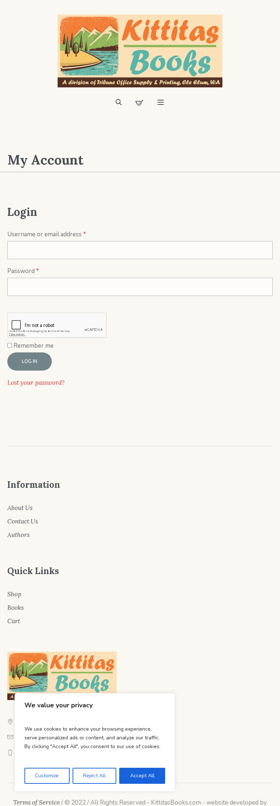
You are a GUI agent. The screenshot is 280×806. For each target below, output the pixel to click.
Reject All (94, 775)
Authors (18, 535)
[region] (95, 742)
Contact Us (22, 521)
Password (35, 270)
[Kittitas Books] (140, 51)
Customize (47, 775)
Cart (13, 621)
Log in (29, 361)
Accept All (142, 775)
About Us (19, 508)
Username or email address (58, 234)
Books (15, 608)
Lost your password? (36, 383)
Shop (14, 594)
